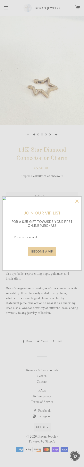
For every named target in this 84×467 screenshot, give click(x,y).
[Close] (77, 201)
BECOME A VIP (42, 251)
